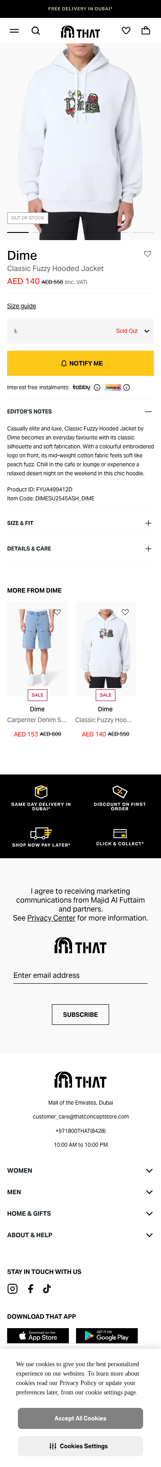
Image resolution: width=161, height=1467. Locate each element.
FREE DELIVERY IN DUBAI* (80, 9)
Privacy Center (51, 918)
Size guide (21, 306)
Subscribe (80, 1015)
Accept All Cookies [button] (80, 1418)
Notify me (86, 363)
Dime (22, 255)
